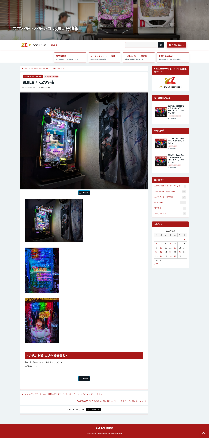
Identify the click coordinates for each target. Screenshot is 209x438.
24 (161, 256)
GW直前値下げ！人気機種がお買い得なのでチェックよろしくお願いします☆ (110, 401)
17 (161, 252)
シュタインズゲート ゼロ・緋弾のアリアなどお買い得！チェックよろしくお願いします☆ (63, 394)
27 (175, 256)
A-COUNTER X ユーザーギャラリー (169, 186)
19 (170, 252)
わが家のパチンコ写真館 (135, 56)
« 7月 (156, 264)
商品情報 (169, 208)
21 (180, 252)
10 (161, 248)
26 (170, 256)
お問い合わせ (178, 45)
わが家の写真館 (52, 77)
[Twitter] (84, 192)
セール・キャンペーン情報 (102, 56)
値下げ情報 (61, 56)
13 (175, 248)
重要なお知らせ (166, 56)
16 (156, 252)
